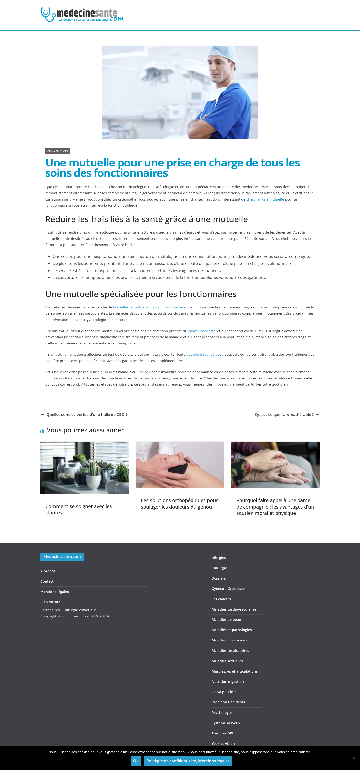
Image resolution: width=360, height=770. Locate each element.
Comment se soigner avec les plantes (78, 509)
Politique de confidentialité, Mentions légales (187, 761)
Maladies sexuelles (227, 661)
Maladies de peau (226, 619)
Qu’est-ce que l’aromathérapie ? (284, 414)
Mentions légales (54, 591)
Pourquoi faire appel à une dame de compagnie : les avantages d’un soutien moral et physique (275, 506)
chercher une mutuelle (265, 199)
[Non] (353, 758)
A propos (48, 571)
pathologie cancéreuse (205, 354)
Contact (47, 581)
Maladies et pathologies (232, 630)
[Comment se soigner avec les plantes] (84, 445)
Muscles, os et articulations (235, 671)
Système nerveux (226, 723)
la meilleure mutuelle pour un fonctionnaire (149, 307)
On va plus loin (57, 151)
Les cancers (221, 599)
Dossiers (219, 578)
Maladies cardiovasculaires (234, 609)
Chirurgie (219, 568)
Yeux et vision (223, 743)
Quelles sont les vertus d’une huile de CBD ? (86, 414)
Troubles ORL (223, 733)
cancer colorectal (202, 331)
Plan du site (50, 602)
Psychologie (222, 712)
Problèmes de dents (228, 702)
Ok (136, 761)
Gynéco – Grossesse (228, 588)
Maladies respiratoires (230, 650)
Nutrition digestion (228, 681)
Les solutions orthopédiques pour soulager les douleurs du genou (179, 503)
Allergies (219, 557)
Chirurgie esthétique (80, 610)
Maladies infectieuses (230, 640)
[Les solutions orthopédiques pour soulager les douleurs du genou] (180, 445)
